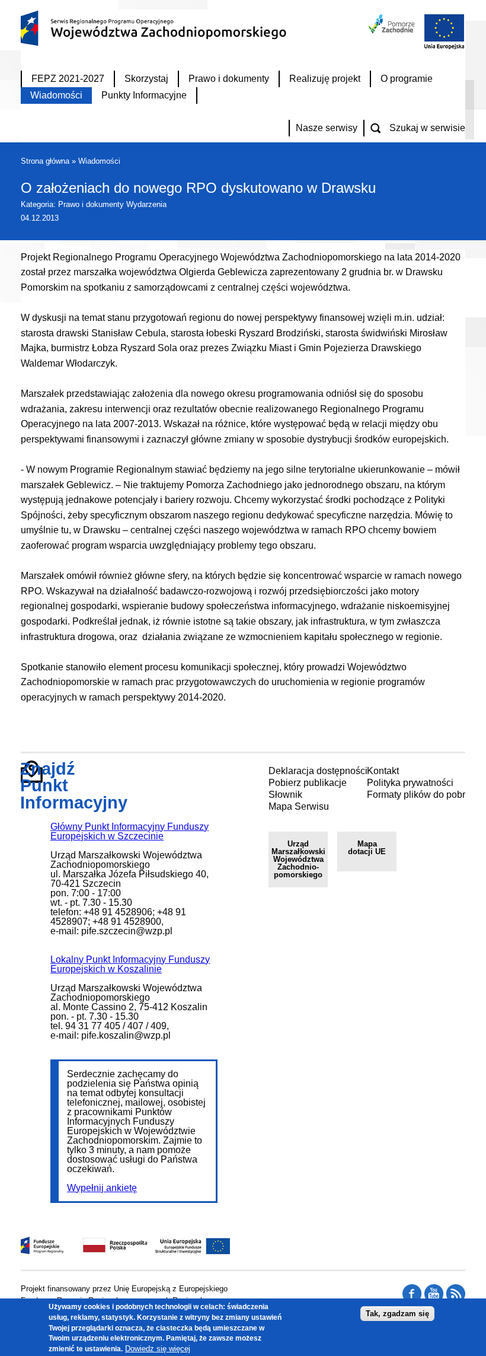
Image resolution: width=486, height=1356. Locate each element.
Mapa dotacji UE (367, 847)
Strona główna (45, 161)
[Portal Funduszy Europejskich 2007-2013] (42, 1251)
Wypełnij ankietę (102, 1188)
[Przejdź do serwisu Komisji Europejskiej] (441, 48)
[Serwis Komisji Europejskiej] (180, 1252)
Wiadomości (99, 161)
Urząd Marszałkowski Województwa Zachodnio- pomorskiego (298, 858)
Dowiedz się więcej (157, 1348)
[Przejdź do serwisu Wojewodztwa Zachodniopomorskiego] (391, 30)
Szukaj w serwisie (427, 128)
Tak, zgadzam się (397, 1313)
